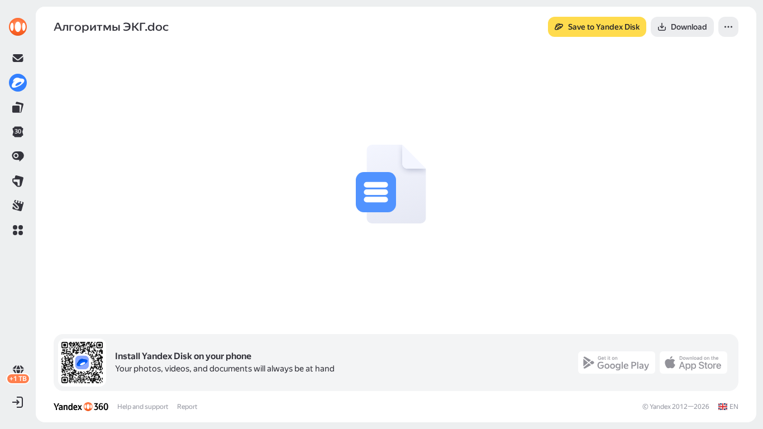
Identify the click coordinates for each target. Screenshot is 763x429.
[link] (18, 27)
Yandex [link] (660, 407)
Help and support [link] (142, 407)
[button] (18, 230)
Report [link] (187, 407)
